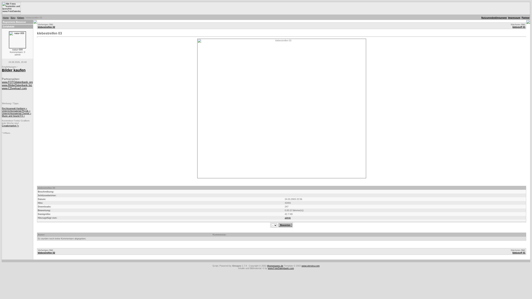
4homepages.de (275, 266)
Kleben (20, 17)
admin (288, 218)
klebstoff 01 (518, 27)
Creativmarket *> (10, 125)
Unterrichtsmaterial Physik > (16, 111)
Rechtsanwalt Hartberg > (14, 108)
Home (6, 17)
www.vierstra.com (311, 266)
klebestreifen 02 (46, 27)
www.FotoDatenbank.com (281, 268)
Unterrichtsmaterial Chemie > (16, 113)
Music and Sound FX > (13, 116)
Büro (13, 17)
